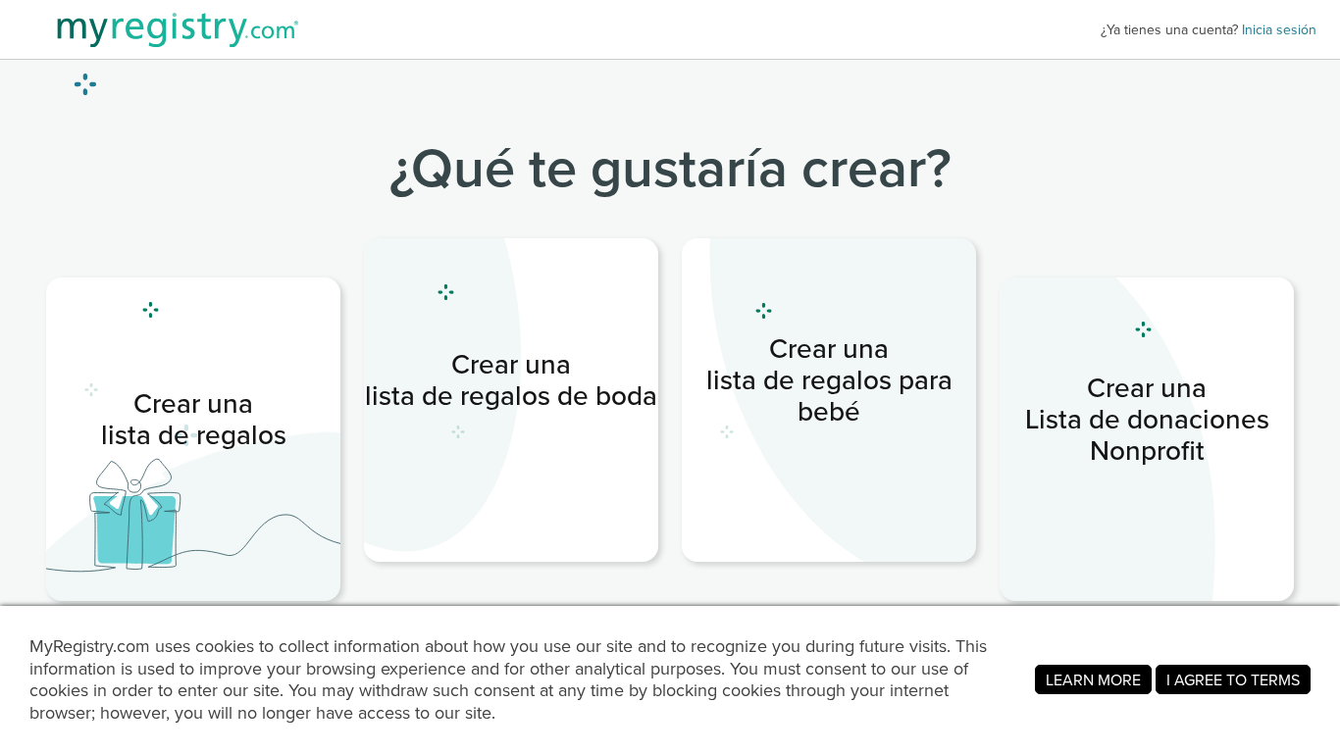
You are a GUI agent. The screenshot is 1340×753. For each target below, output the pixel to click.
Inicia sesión (1279, 29)
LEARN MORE (1093, 679)
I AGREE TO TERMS (1233, 679)
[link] (511, 400)
